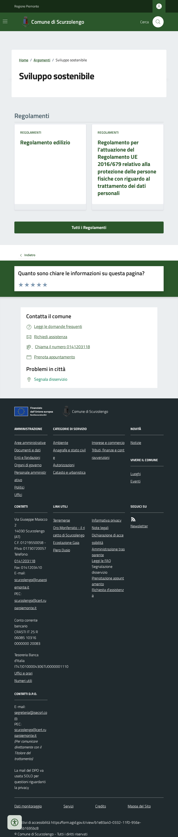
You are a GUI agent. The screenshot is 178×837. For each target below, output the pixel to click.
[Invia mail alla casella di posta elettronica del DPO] (31, 715)
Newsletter (139, 526)
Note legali (100, 527)
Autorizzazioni (63, 465)
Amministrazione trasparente (108, 552)
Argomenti (42, 60)
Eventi (135, 481)
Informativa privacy (106, 520)
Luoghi (135, 473)
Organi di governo (27, 465)
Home (23, 60)
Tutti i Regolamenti (89, 227)
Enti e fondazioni (27, 457)
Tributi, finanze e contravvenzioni (108, 453)
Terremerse (61, 520)
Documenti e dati (27, 450)
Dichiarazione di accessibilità (108, 538)
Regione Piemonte (26, 6)
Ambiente (60, 442)
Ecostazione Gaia (66, 542)
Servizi (68, 806)
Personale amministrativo (30, 476)
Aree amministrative (30, 442)
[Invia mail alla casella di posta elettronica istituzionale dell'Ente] (31, 583)
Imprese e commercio (108, 442)
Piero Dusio (61, 550)
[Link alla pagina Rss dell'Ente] (133, 519)
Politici (19, 487)
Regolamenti (30, 132)
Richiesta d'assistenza (108, 592)
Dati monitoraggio (28, 806)
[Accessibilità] (14, 822)
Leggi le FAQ (101, 560)
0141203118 (24, 561)
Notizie (135, 442)
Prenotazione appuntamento (108, 581)
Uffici (18, 494)
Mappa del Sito (139, 806)
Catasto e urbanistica (69, 472)
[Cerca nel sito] (156, 21)
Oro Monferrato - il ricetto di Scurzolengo (69, 531)
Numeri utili (23, 680)
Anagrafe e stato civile (69, 453)
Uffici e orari (23, 673)
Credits (100, 806)
